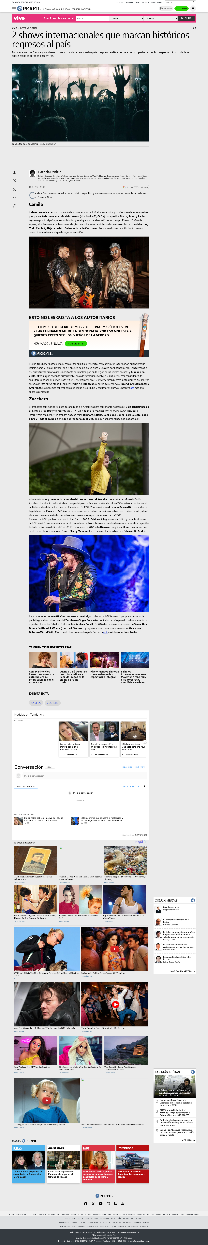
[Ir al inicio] (29, 8)
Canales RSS (65, 1227)
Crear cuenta (140, 767)
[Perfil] (29, 1141)
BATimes (126, 1218)
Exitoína (145, 2)
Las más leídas (167, 1072)
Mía (119, 1218)
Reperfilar (106, 1214)
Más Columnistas (181, 971)
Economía (42, 1214)
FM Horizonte (137, 1218)
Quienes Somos (78, 1227)
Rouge (113, 1218)
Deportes (82, 1214)
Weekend (85, 1218)
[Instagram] (108, 1204)
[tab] (26, 786)
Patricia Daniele (49, 172)
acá (132, 387)
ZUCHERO (52, 702)
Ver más (187, 1140)
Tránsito (144, 1227)
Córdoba (96, 1214)
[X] (93, 1204)
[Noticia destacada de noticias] (28, 1149)
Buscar (186, 18)
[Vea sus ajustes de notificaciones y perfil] (193, 8)
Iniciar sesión (127, 767)
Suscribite (181, 9)
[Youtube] (100, 1203)
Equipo (113, 1227)
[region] (80, 801)
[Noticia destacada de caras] (98, 1149)
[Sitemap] (122, 1204)
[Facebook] (85, 1204)
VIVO (14, 28)
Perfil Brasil (156, 2)
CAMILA (36, 702)
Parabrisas (104, 1218)
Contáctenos (92, 1227)
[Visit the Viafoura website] (141, 835)
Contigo (82, 1222)
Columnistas (166, 900)
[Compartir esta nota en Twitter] (14, 180)
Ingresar (167, 9)
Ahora (11, 1214)
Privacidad (104, 1227)
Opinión (76, 9)
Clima (73, 1214)
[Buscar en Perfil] (194, 2)
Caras (137, 2)
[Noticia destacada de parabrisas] (132, 1149)
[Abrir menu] (14, 8)
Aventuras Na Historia (97, 1222)
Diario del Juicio (192, 1214)
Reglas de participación (128, 1227)
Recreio (137, 1222)
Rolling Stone (115, 1222)
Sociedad (86, 9)
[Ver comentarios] (194, 28)
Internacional (63, 1214)
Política (65, 9)
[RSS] (115, 1203)
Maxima (146, 1222)
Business (119, 2)
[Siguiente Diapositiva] (145, 741)
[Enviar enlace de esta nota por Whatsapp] (14, 189)
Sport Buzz (127, 1222)
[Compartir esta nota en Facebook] (14, 172)
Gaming (175, 1214)
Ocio (89, 1214)
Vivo (182, 1214)
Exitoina (166, 1214)
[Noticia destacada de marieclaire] (63, 1149)
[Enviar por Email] (14, 197)
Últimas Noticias (51, 9)
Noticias (129, 2)
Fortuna (94, 1218)
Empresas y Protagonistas (134, 1214)
